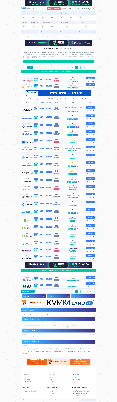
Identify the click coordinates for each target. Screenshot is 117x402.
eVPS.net (27, 209)
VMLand (27, 241)
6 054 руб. (90, 277)
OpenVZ (52, 391)
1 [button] (76, 67)
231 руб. (90, 170)
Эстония (27, 379)
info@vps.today (24, 399)
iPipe (27, 225)
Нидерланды (28, 381)
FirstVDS (27, 217)
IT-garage (27, 170)
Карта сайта (58, 368)
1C (75, 378)
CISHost (27, 233)
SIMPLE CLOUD (27, 147)
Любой (67, 26)
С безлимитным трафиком (81, 393)
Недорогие (77, 390)
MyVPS (27, 255)
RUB (56, 22)
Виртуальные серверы (54, 8)
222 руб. (90, 78)
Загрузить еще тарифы (27, 291)
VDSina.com (27, 131)
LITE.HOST (27, 178)
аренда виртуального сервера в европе (54, 314)
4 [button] (84, 67)
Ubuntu (52, 378)
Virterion (26, 84)
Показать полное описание (58, 62)
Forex (76, 376)
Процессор (49, 102)
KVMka (27, 107)
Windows (52, 374)
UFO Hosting (27, 283)
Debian (52, 383)
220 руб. (90, 155)
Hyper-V (52, 395)
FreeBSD (52, 384)
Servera (27, 139)
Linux (51, 376)
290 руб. (90, 186)
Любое (29, 36)
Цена (90, 102)
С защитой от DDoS (80, 395)
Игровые (77, 374)
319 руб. (90, 255)
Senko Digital (26, 78)
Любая (86, 26)
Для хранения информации (82, 391)
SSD (37, 13)
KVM (51, 390)
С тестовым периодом (31, 390)
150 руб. (90, 115)
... (87, 67)
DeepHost (27, 248)
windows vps (69, 314)
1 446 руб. (90, 283)
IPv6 (86, 36)
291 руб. (90, 209)
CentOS (52, 381)
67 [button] (90, 67)
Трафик (56, 102)
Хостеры (64, 8)
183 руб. (90, 139)
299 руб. (90, 217)
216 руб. (90, 147)
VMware (52, 393)
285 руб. (90, 178)
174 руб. (90, 131)
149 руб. (90, 107)
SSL (75, 8)
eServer (27, 277)
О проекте (84, 8)
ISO (51, 379)
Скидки (70, 8)
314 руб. (90, 248)
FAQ (79, 8)
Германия (28, 376)
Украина (27, 378)
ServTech (27, 154)
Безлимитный (34, 22)
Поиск (30, 67)
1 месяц (48, 22)
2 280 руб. (90, 84)
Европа (27, 374)
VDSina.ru (27, 116)
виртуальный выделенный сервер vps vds (33, 314)
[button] (94, 67)
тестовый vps (76, 314)
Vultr (27, 201)
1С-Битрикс (77, 379)
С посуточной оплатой (31, 391)
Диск (36, 102)
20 (23, 67)
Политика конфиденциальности (46, 399)
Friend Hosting (27, 186)
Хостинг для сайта (59, 399)
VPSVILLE (27, 194)
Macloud (27, 123)
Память (42, 102)
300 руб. (90, 233)
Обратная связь (33, 399)
